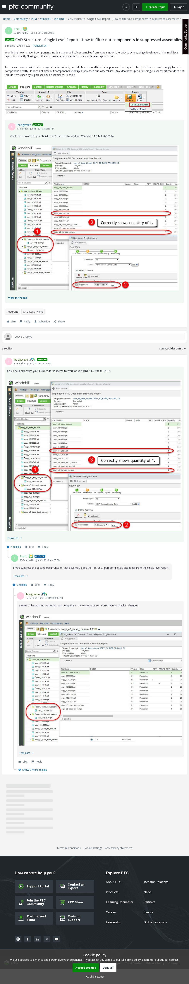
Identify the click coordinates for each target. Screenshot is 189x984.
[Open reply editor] (94, 337)
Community (21, 19)
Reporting (12, 311)
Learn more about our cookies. (160, 959)
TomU (17, 29)
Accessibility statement (118, 848)
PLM (34, 19)
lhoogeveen (24, 125)
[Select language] (136, 7)
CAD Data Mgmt (33, 311)
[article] (94, 454)
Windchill (45, 19)
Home (6, 19)
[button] (4, 7)
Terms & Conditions (69, 848)
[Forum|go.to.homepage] (31, 7)
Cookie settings (93, 848)
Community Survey (185, 36)
